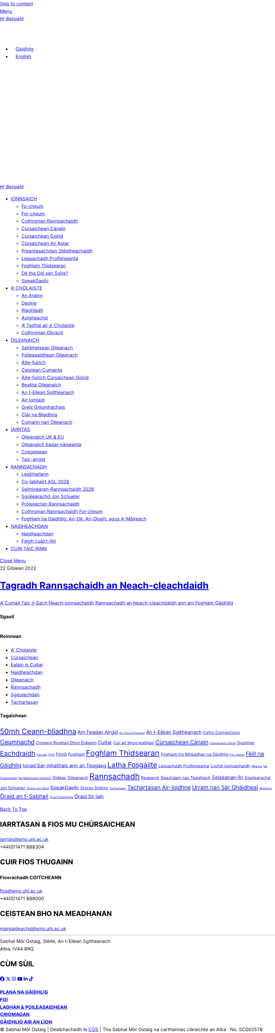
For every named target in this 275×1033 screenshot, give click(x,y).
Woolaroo (265, 788)
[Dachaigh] (8, 37)
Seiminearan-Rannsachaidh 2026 (57, 489)
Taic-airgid (33, 459)
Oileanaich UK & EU (42, 437)
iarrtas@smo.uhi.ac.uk (24, 839)
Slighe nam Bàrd (38, 788)
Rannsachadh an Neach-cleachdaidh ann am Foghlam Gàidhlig (163, 603)
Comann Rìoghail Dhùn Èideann (66, 742)
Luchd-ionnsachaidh (230, 765)
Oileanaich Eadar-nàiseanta (51, 444)
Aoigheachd (34, 318)
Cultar (105, 742)
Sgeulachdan (25, 694)
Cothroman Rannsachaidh (49, 221)
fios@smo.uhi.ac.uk (21, 891)
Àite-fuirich (33, 362)
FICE (51, 755)
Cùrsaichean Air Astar (45, 243)
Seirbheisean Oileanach (47, 347)
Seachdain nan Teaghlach (186, 777)
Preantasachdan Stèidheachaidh (57, 251)
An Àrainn (32, 295)
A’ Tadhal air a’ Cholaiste (47, 325)
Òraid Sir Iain (89, 796)
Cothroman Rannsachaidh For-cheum (62, 511)
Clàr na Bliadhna (39, 414)
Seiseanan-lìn (227, 777)
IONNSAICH (24, 198)
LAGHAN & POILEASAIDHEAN (33, 1007)
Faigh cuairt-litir (38, 541)
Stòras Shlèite (94, 787)
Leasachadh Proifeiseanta (49, 258)
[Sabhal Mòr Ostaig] (137, 179)
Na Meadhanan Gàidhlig (35, 778)
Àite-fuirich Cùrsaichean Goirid (55, 377)
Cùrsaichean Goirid (42, 236)
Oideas (59, 777)
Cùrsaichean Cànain (43, 228)
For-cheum (33, 213)
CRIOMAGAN (15, 1014)
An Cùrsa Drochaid (132, 733)
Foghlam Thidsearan (43, 265)
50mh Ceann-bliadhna (38, 731)
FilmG (61, 754)
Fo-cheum (32, 206)
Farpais (42, 755)
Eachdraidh (17, 753)
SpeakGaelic (35, 280)
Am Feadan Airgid (98, 732)
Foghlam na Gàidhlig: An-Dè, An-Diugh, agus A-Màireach (83, 518)
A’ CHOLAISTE (26, 288)
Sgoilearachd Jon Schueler (50, 496)
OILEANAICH (25, 340)
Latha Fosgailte (132, 765)
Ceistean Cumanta (41, 370)
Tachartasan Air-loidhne (159, 787)
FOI (4, 999)
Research (150, 777)
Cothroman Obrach (42, 332)
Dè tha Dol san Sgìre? (44, 273)
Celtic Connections (221, 732)
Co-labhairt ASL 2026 (45, 481)
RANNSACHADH (29, 467)
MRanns (256, 766)
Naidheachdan (37, 534)
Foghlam (76, 754)
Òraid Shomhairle (61, 797)
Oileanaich (77, 777)
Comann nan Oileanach (46, 422)
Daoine (29, 303)
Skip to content (16, 3)
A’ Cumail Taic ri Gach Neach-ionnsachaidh (47, 603)
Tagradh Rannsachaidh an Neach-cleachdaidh (104, 585)
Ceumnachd (17, 742)
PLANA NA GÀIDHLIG (24, 992)
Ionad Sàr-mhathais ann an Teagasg (64, 765)
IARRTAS (20, 429)
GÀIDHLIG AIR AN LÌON (26, 1022)
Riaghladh (32, 310)
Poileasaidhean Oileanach (49, 355)
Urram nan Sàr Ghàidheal (225, 787)
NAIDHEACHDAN (29, 526)
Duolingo (245, 742)
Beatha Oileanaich (41, 385)
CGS (93, 1029)
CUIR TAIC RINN (29, 548)
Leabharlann (35, 474)
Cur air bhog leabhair (133, 742)
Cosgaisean (34, 452)
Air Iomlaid (33, 400)
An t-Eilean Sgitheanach (47, 392)
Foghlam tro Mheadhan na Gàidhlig (195, 754)
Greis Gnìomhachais (43, 407)
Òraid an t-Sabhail (24, 796)
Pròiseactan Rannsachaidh (50, 504)
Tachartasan (24, 702)
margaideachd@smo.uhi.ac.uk (33, 928)
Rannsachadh (26, 687)
